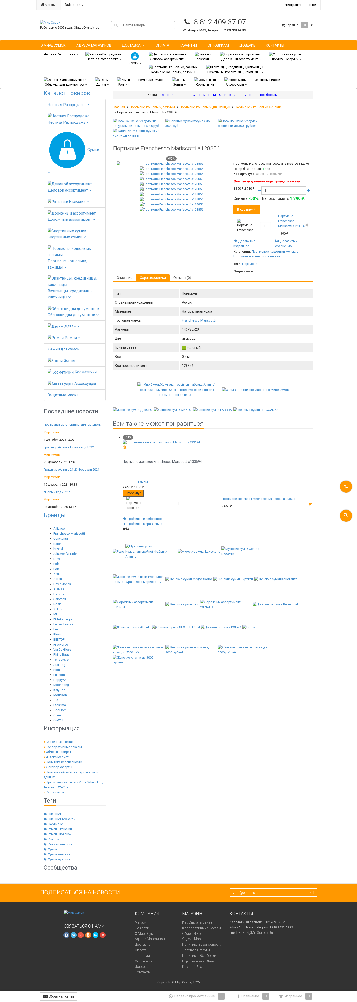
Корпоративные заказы (64, 747)
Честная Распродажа (59, 54)
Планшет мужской (61, 819)
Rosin (57, 604)
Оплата (162, 45)
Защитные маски (267, 79)
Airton (57, 579)
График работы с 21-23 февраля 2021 (71, 469)
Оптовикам (218, 45)
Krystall (58, 548)
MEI (56, 614)
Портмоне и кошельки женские (258, 107)
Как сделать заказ (60, 742)
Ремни (122, 84)
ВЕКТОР (59, 639)
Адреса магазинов (93, 45)
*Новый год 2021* (57, 492)
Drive (56, 559)
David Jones (62, 584)
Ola (55, 700)
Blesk (57, 634)
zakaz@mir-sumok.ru (255, 933)
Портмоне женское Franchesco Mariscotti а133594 (258, 499)
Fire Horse (60, 644)
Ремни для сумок (150, 79)
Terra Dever (61, 659)
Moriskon (60, 695)
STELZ (57, 609)
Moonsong (61, 685)
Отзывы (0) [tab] (182, 278)
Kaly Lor (59, 690)
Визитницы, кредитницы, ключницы (233, 72)
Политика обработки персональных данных (200, 958)
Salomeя (59, 599)
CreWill (58, 720)
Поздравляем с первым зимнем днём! (72, 424)
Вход (313, 5)
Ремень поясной (59, 834)
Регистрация (292, 5)
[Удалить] (306, 225)
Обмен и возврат (58, 752)
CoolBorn (60, 710)
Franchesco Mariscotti (69, 533)
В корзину (245, 209)
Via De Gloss (62, 649)
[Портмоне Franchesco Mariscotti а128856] (171, 163)
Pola (56, 569)
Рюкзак (53, 839)
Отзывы (142, 482)
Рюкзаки (202, 59)
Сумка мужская (58, 859)
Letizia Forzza (63, 624)
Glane (57, 715)
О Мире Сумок (53, 45)
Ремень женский (59, 829)
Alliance (59, 528)
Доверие (247, 45)
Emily (57, 629)
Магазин (50, 5)
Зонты (178, 84)
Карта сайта (55, 792)
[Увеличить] (125, 447)
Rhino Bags (61, 654)
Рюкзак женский (59, 844)
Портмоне (55, 824)
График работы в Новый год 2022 (69, 447)
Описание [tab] (124, 278)
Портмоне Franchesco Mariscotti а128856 (291, 221)
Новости (77, 5)
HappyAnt (60, 680)
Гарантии (188, 45)
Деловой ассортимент (167, 59)
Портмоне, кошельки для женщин (205, 107)
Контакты (275, 45)
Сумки (133, 63)
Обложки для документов (64, 84)
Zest (56, 574)
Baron (57, 544)
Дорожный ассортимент (239, 59)
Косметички (205, 84)
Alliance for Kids (64, 553)
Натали (58, 594)
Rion (56, 670)
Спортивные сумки (284, 59)
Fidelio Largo (62, 619)
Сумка (52, 849)
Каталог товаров (67, 93)
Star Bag (59, 665)
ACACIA (59, 589)
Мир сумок (52, 432)
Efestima (59, 705)
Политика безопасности (64, 762)
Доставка (131, 45)
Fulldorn (59, 674)
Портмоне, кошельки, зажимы (172, 72)
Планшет (54, 814)
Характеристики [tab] (153, 278)
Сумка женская (58, 854)
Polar (56, 564)
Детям (101, 84)
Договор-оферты (59, 767)
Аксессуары (235, 84)
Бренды (55, 515)
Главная (119, 107)
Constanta (60, 538)
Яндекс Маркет (57, 757)
